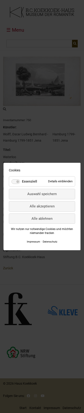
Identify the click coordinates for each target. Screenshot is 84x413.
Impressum (33, 241)
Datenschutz (50, 241)
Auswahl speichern (42, 194)
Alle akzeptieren (42, 206)
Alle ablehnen (42, 218)
